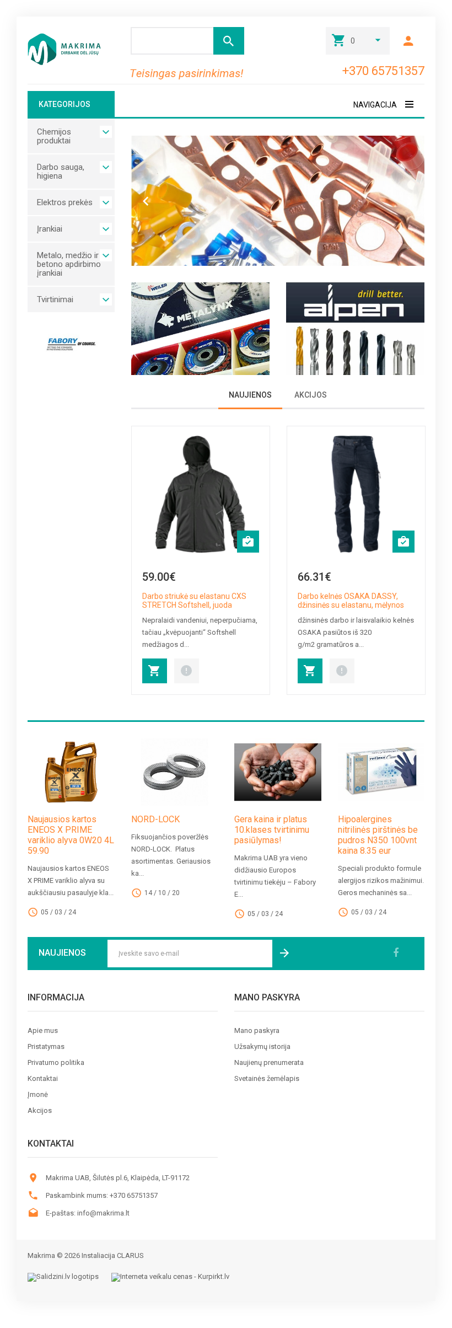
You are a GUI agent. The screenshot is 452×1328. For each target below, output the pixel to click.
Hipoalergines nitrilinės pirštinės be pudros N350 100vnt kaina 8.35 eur (378, 835)
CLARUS (130, 1256)
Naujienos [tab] (250, 394)
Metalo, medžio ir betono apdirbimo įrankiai (69, 264)
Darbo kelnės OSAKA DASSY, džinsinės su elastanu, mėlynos (351, 600)
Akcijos (40, 1111)
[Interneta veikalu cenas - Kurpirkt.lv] (170, 1277)
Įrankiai (49, 229)
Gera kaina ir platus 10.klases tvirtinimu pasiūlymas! (271, 829)
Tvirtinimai (55, 299)
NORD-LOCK (155, 819)
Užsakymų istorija (262, 1047)
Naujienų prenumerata (269, 1063)
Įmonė (38, 1095)
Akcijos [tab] (310, 394)
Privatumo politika (56, 1063)
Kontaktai (43, 1079)
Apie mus (43, 1031)
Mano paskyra (256, 1031)
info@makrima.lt (103, 1213)
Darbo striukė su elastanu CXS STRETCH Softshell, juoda (194, 600)
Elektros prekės (65, 202)
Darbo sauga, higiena (60, 171)
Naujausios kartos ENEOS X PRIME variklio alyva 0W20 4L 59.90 (71, 835)
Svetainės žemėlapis (266, 1079)
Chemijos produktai (54, 136)
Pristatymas (46, 1047)
